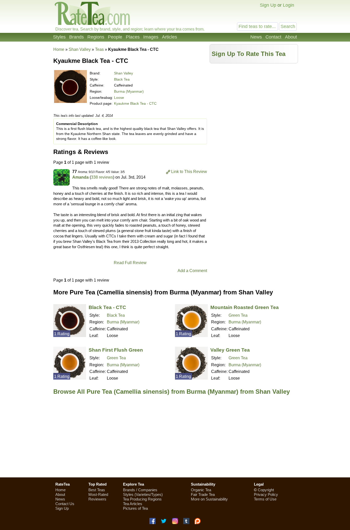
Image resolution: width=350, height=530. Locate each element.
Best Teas (96, 490)
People (115, 37)
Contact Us (64, 504)
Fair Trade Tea (203, 494)
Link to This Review (189, 171)
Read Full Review (130, 263)
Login (288, 5)
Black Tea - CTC (107, 307)
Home (58, 49)
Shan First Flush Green (116, 350)
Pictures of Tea (135, 508)
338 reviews (102, 177)
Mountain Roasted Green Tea (244, 307)
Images (150, 37)
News (256, 37)
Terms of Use (265, 499)
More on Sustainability (209, 499)
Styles (59, 37)
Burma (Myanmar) (129, 91)
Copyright (266, 490)
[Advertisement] (254, 102)
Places (133, 37)
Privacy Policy (266, 494)
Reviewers (97, 499)
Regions (95, 37)
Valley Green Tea (230, 350)
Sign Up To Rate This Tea (248, 53)
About (291, 37)
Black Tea (122, 79)
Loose (119, 97)
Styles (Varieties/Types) (143, 494)
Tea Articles (132, 504)
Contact (273, 37)
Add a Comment (192, 270)
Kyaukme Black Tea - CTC (135, 103)
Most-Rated (98, 494)
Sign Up (268, 5)
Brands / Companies (140, 490)
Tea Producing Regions (142, 499)
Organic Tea (201, 490)
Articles (169, 37)
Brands (76, 37)
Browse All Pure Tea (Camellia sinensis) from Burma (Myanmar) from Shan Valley (171, 391)
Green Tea (238, 315)
